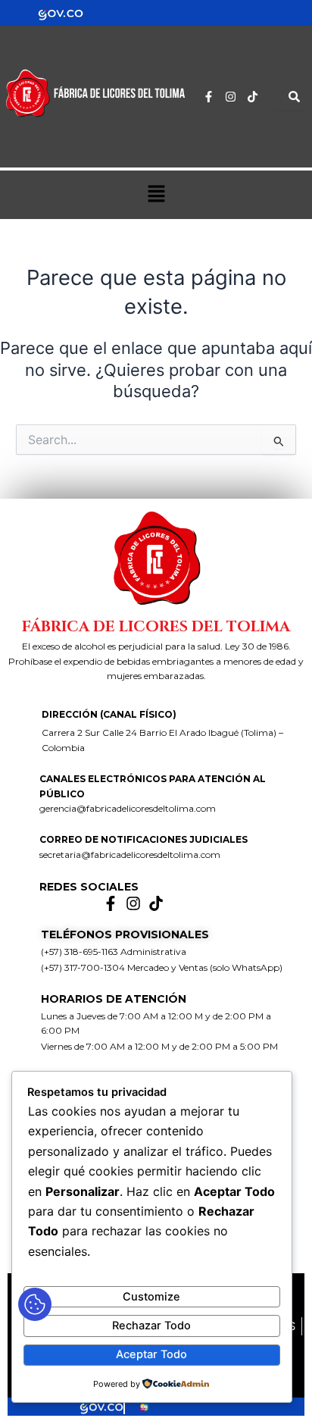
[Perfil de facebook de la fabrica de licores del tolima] (212, 96)
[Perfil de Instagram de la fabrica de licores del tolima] (234, 96)
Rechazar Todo (151, 1325)
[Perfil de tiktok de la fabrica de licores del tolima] (256, 96)
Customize (151, 1297)
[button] (156, 194)
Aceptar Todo (151, 1354)
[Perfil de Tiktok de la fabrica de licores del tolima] (159, 903)
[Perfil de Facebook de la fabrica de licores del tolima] (114, 903)
